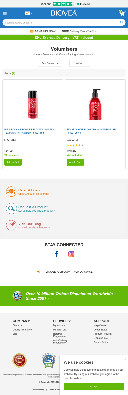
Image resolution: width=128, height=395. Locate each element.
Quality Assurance (22, 329)
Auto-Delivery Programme (60, 341)
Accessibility (38, 389)
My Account (59, 325)
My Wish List (59, 329)
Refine (79, 63)
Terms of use (54, 389)
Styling (72, 54)
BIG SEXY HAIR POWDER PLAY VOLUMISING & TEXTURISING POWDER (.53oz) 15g (30, 131)
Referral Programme (59, 335)
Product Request (103, 333)
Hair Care (60, 54)
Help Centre (100, 325)
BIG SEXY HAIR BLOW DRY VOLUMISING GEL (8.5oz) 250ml (92, 131)
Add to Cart (13, 162)
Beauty (47, 54)
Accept (94, 386)
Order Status (100, 329)
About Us (17, 325)
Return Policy (101, 342)
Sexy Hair (11, 140)
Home (36, 54)
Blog (15, 333)
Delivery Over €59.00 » (79, 31)
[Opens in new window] (57, 254)
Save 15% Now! (45, 31)
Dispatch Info (101, 337)
